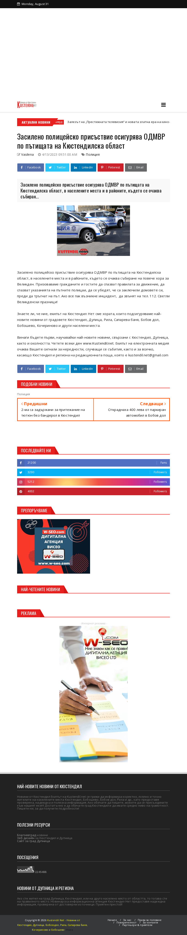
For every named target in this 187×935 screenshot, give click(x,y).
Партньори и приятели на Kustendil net (120, 12)
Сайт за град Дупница (33, 841)
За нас (127, 920)
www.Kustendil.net (98, 343)
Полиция (92, 154)
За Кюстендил (35, 12)
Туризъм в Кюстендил (41, 20)
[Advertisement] (93, 63)
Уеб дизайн (25, 838)
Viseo (69, 929)
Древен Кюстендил (68, 12)
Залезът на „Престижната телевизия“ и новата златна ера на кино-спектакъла (108, 122)
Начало (112, 920)
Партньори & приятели (137, 925)
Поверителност (127, 922)
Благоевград (26, 835)
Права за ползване (149, 920)
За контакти (75, 20)
